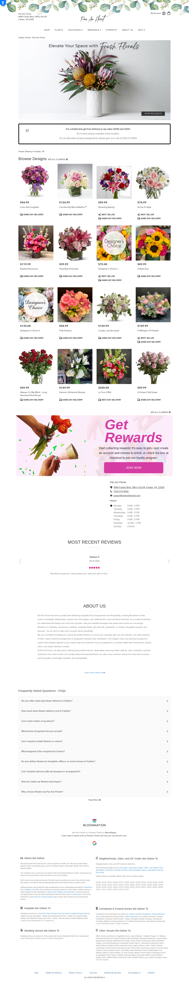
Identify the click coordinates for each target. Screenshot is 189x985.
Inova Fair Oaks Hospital (47, 913)
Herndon (124, 870)
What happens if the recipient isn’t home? (43, 751)
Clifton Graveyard (131, 917)
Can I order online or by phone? (38, 721)
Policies (93, 973)
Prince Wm (100, 872)
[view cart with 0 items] (169, 13)
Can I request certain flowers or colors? (42, 741)
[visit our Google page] (94, 843)
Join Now (133, 467)
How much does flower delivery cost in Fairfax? (46, 711)
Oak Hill (160, 870)
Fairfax (140, 868)
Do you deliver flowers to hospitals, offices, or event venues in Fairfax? (58, 761)
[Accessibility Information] (3, 3)
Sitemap (151, 973)
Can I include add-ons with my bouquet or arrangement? (50, 771)
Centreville (109, 870)
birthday (60, 892)
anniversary (51, 892)
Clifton (146, 868)
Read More (94, 800)
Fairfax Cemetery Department (140, 914)
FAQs (36, 973)
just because (77, 894)
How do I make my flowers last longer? (41, 781)
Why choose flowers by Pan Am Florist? (42, 792)
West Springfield (135, 870)
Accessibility (134, 973)
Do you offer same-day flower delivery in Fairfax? (47, 701)
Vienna (144, 870)
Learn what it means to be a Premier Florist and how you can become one (94, 836)
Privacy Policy (75, 973)
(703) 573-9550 (121, 491)
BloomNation (110, 832)
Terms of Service (54, 973)
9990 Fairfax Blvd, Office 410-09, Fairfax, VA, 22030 (139, 487)
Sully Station (123, 868)
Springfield (152, 870)
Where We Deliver (34, 858)
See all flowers (57, 159)
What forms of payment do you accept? (42, 731)
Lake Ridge (153, 868)
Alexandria (133, 868)
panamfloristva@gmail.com (127, 495)
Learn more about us (93, 672)
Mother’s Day (31, 890)
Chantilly (117, 870)
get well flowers (70, 892)
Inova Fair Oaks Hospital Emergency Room (74, 913)
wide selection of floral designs (41, 897)
